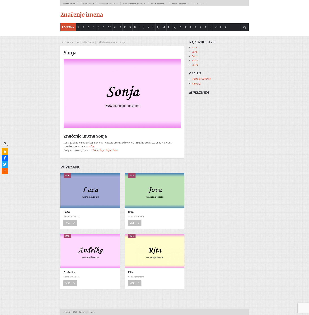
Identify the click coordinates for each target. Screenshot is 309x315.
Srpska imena (157, 3)
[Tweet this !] (5, 164)
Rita (130, 272)
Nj (174, 27)
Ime (77, 42)
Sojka (109, 150)
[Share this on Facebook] (5, 158)
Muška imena (69, 3)
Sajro (194, 51)
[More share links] (5, 171)
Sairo (194, 56)
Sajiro (195, 60)
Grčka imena (88, 42)
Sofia (95, 150)
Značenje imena (81, 15)
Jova (131, 212)
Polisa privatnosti (201, 78)
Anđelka (69, 272)
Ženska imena (87, 3)
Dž (109, 27)
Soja (102, 150)
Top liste (199, 3)
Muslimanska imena (133, 3)
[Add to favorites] (5, 151)
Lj (158, 27)
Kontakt (196, 83)
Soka (115, 150)
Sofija (91, 146)
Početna (68, 27)
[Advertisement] (219, 118)
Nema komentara (72, 216)
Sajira (195, 64)
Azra (194, 47)
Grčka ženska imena (107, 42)
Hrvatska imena (107, 3)
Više (68, 222)
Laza (67, 212)
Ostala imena (179, 3)
